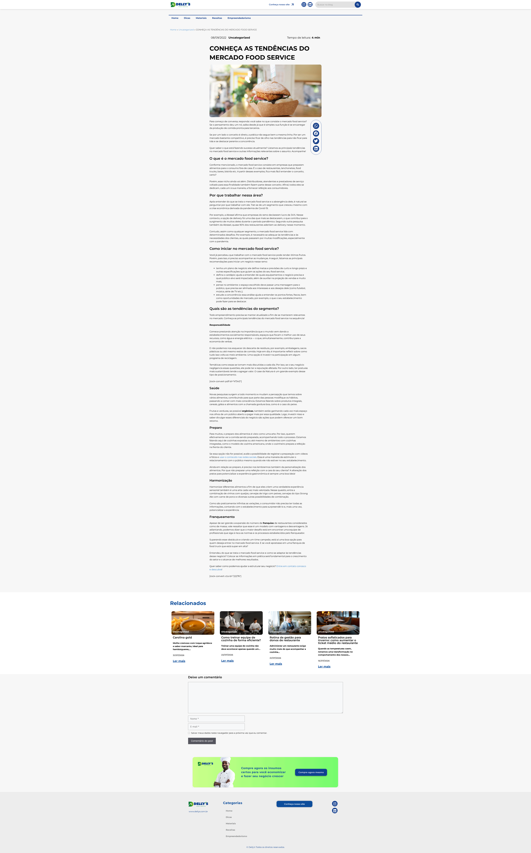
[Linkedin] (310, 4)
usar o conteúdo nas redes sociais (238, 457)
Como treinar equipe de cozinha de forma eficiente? (241, 639)
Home (174, 18)
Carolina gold (182, 637)
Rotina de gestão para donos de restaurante (285, 639)
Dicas (187, 18)
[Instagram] (303, 4)
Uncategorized (186, 29)
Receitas (217, 18)
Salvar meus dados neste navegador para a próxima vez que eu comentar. (229, 733)
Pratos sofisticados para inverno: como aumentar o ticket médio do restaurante (338, 640)
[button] (316, 126)
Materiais (201, 18)
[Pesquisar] (358, 5)
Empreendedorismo (239, 18)
